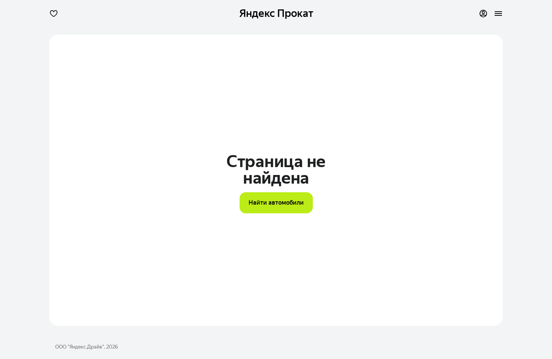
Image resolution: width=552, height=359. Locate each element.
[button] (53, 14)
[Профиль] (483, 13)
